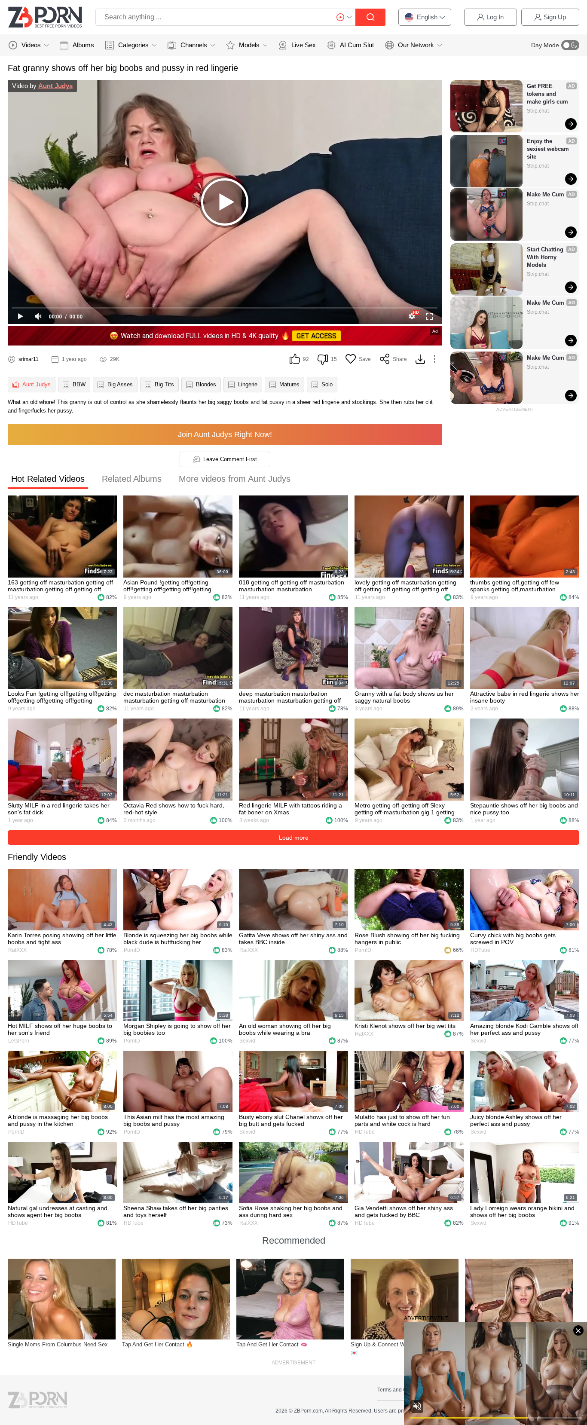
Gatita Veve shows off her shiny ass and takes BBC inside (293, 938)
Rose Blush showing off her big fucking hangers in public (407, 938)
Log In (495, 17)
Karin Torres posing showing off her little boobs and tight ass (62, 938)
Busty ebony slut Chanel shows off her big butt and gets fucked (291, 1120)
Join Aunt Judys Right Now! (225, 434)
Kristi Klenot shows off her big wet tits (405, 1025)
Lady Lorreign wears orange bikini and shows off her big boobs (522, 1211)
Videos (31, 45)
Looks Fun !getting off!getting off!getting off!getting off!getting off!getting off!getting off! (62, 697)
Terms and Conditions (402, 1390)
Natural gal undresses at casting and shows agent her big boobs (57, 1211)
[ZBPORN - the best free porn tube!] (45, 17)
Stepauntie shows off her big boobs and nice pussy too (524, 809)
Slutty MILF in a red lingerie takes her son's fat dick (59, 809)
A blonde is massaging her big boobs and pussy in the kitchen (58, 1120)
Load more (294, 837)
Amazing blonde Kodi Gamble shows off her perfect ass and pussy (524, 1029)
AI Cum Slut (357, 45)
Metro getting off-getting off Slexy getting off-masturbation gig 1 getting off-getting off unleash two (405, 809)
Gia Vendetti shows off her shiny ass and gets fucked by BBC (404, 1211)
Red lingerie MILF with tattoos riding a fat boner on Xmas (290, 809)
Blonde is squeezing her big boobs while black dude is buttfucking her (177, 938)
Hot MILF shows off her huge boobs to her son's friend (60, 1029)
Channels (193, 45)
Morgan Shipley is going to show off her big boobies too (177, 1029)
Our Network (416, 45)
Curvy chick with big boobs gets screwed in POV (513, 938)
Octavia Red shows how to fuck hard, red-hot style (173, 809)
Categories (133, 45)
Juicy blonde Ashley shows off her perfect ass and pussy (516, 1120)
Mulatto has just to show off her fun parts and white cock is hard (402, 1120)
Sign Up (555, 17)
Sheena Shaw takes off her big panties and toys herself (175, 1211)
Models (249, 45)
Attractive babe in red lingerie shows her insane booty (524, 697)
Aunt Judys (55, 85)
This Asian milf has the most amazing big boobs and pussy (173, 1120)
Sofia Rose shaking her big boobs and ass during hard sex (290, 1211)
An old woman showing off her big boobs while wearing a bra (285, 1029)
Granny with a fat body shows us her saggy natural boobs (404, 697)
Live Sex (303, 45)
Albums (83, 45)
